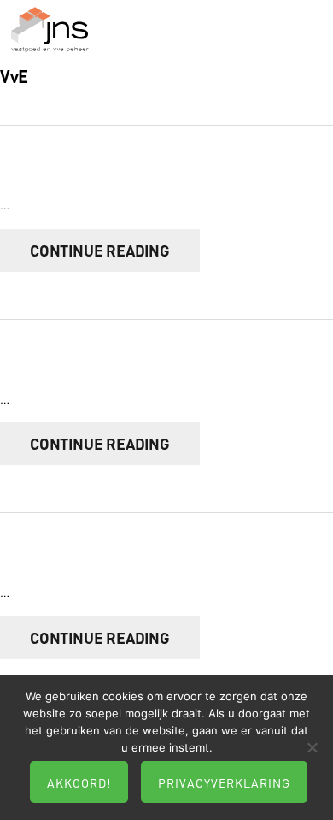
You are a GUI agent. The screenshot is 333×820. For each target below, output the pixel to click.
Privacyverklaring (224, 782)
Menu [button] (305, 39)
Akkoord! (79, 782)
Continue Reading (100, 250)
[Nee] (311, 747)
